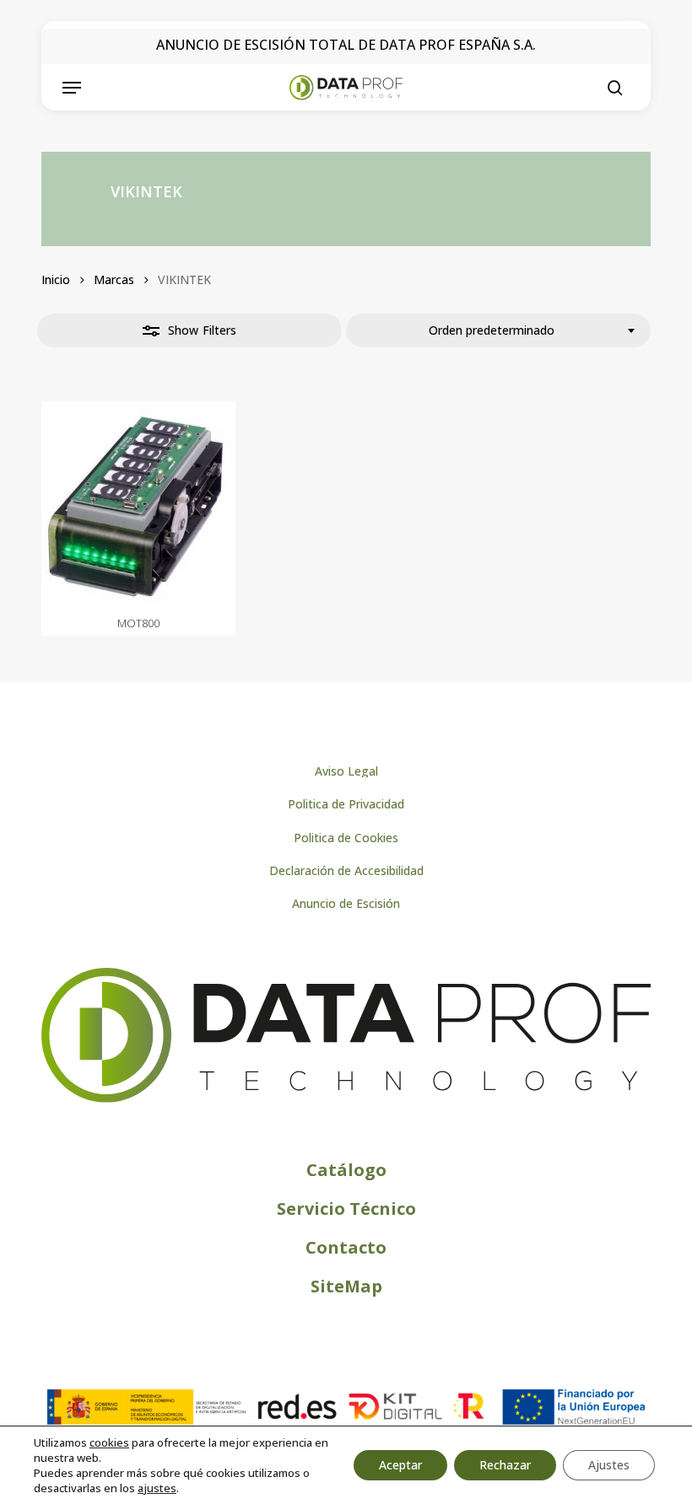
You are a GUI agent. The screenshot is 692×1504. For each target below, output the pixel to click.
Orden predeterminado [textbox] (491, 330)
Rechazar (505, 1465)
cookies (109, 1442)
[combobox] (498, 330)
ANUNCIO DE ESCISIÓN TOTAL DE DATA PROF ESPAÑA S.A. (346, 44)
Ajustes (609, 1465)
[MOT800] (138, 504)
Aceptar (400, 1465)
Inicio (55, 279)
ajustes (157, 1488)
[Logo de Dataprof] (346, 1099)
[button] (71, 87)
